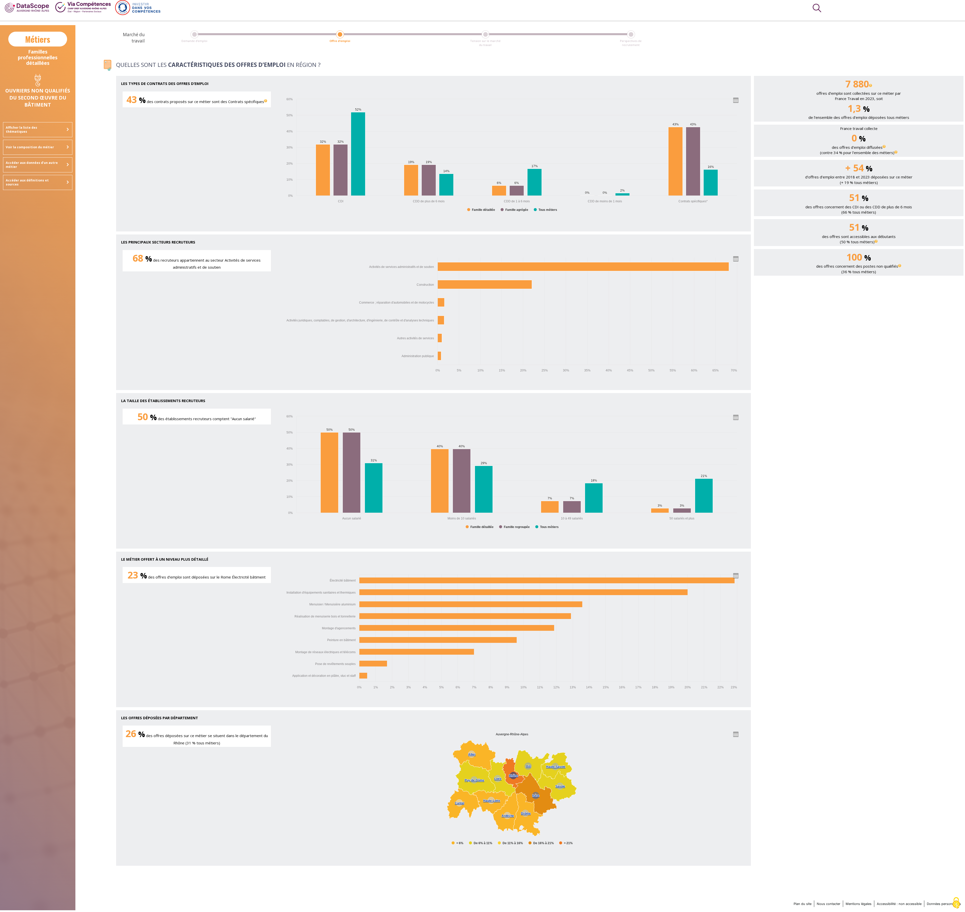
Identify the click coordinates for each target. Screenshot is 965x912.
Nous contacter (828, 904)
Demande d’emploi (194, 41)
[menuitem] (27, 7)
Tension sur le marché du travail (485, 43)
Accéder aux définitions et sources (27, 182)
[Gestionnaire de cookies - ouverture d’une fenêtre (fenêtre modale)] (956, 903)
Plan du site (802, 904)
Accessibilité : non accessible (899, 904)
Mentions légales (859, 904)
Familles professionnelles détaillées (38, 49)
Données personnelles (944, 904)
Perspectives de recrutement (631, 43)
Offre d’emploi (339, 41)
